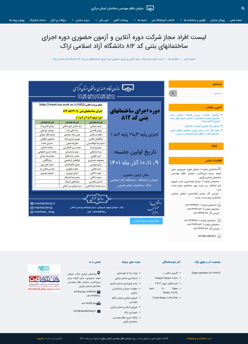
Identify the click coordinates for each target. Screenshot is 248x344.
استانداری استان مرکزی (126, 278)
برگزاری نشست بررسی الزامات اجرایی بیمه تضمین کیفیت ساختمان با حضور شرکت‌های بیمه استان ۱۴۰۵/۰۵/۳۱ (194, 118)
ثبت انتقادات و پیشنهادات (198, 338)
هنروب (40, 338)
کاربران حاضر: (171, 273)
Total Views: (159, 298)
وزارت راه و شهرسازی (126, 273)
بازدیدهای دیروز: (169, 283)
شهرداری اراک (130, 312)
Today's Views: (163, 278)
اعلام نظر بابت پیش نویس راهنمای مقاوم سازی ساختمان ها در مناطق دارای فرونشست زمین (194, 132)
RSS (214, 146)
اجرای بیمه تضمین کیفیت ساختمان (202, 126)
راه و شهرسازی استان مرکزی (123, 283)
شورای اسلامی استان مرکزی (124, 307)
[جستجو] (243, 8)
